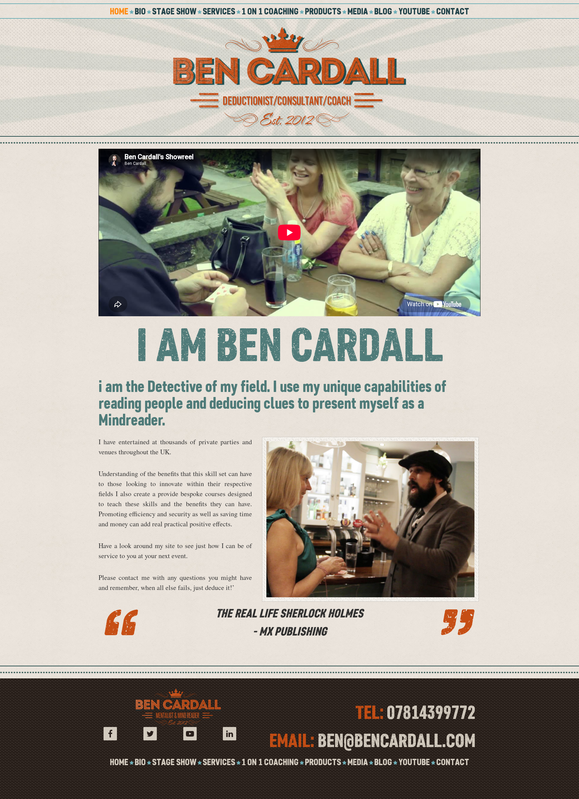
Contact (452, 11)
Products (323, 11)
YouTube (414, 11)
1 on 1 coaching (270, 11)
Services (219, 11)
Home (119, 11)
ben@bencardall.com (396, 740)
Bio (140, 11)
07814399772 (431, 712)
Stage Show (174, 11)
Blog (383, 11)
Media (357, 11)
